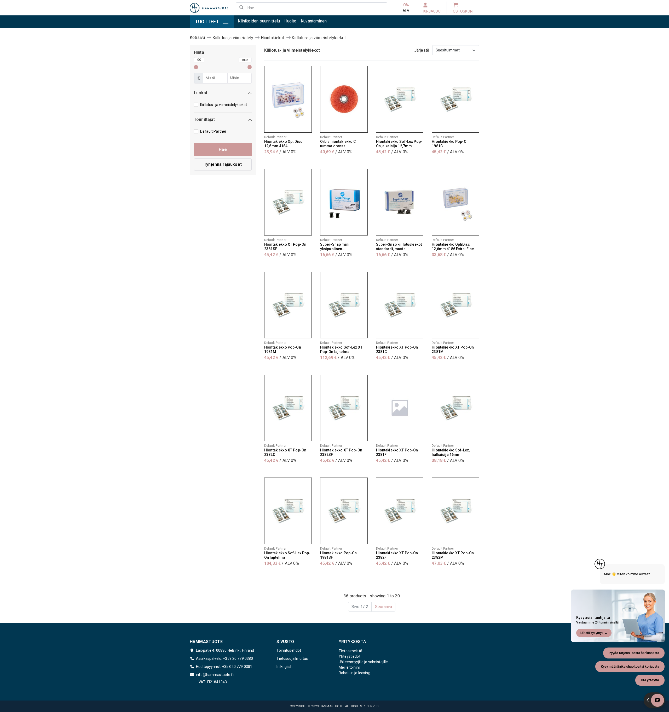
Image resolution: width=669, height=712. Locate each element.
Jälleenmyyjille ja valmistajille (363, 662)
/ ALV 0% (280, 151)
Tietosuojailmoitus (292, 658)
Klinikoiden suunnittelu (259, 21)
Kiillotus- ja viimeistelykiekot (319, 37)
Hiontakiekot (272, 37)
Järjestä (421, 50)
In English (284, 666)
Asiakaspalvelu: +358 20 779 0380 (224, 658)
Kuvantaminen (314, 21)
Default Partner (213, 131)
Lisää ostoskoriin (287, 162)
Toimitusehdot (288, 650)
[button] (223, 94)
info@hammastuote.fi (215, 675)
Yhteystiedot (349, 656)
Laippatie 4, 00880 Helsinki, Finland (225, 650)
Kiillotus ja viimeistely (232, 37)
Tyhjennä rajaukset (223, 164)
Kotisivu (197, 37)
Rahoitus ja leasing (354, 673)
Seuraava (383, 606)
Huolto (290, 21)
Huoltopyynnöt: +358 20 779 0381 (224, 666)
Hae (223, 149)
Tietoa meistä (350, 651)
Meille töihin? (350, 667)
